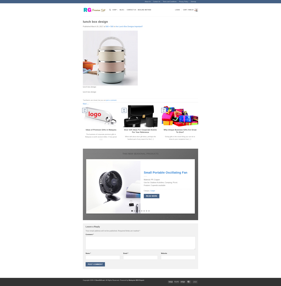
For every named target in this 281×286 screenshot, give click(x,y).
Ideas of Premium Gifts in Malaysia (101, 130)
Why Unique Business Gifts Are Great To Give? (180, 131)
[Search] (110, 10)
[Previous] (82, 126)
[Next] (198, 126)
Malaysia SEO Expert (136, 280)
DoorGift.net (100, 280)
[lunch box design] (110, 58)
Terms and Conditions (170, 1)
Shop (114, 10)
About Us (148, 1)
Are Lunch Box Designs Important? (129, 26)
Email (125, 253)
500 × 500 (109, 26)
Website (164, 253)
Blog (122, 10)
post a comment (111, 100)
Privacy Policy (183, 1)
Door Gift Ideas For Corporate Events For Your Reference (140, 131)
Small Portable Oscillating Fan (165, 172)
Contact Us (156, 1)
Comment (90, 234)
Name (88, 253)
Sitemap (193, 1)
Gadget (152, 191)
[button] (177, 10)
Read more (151, 196)
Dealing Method (144, 10)
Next (86, 104)
